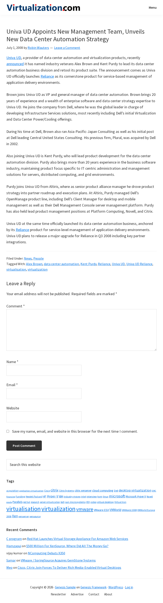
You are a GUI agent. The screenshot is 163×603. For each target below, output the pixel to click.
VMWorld (115, 510)
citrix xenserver (83, 490)
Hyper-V (52, 496)
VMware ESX (101, 510)
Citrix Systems (66, 490)
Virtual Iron (120, 502)
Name (12, 361)
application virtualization (31, 490)
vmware (84, 509)
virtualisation (16, 269)
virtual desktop (105, 502)
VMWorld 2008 (129, 510)
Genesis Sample (65, 587)
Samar (11, 560)
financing (10, 496)
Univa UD (13, 57)
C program (14, 539)
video (93, 502)
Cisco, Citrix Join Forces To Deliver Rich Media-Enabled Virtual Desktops (69, 567)
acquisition (12, 490)
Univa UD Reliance (139, 264)
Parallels (17, 502)
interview (92, 496)
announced (15, 63)
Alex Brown (34, 264)
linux (105, 496)
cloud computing (102, 490)
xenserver (23, 516)
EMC (154, 490)
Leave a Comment (67, 47)
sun (62, 502)
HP (44, 496)
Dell (116, 490)
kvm (99, 496)
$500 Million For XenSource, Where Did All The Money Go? (67, 546)
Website (12, 408)
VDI (88, 502)
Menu (153, 7)
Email (12, 384)
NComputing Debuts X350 (46, 553)
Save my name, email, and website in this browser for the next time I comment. (75, 431)
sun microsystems (75, 502)
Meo (9, 567)
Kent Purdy (88, 264)
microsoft (117, 496)
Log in (129, 587)
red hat (26, 502)
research (35, 502)
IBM (61, 496)
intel (83, 496)
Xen (15, 516)
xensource (35, 516)
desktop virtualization (135, 490)
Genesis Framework (93, 587)
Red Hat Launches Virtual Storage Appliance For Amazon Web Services (77, 539)
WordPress (115, 587)
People (38, 258)
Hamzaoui (13, 546)
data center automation (61, 264)
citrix (54, 490)
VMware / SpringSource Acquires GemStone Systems (58, 560)
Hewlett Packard (34, 496)
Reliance (47, 76)
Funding (20, 496)
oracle (9, 502)
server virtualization (50, 502)
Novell (150, 496)
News (28, 258)
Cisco (47, 490)
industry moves (72, 496)
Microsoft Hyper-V (136, 496)
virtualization (38, 269)
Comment (15, 306)
